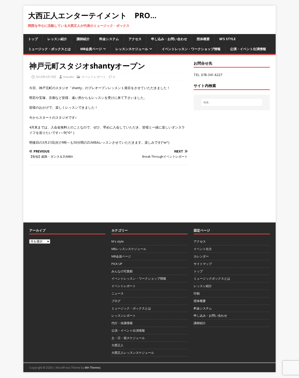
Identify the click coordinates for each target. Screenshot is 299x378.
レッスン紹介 (57, 39)
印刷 (197, 293)
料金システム (109, 39)
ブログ (116, 301)
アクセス (135, 39)
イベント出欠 (203, 249)
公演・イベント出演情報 (248, 49)
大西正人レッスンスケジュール (132, 352)
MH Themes (92, 368)
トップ (33, 39)
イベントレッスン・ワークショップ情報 (191, 49)
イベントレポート (94, 77)
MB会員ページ (91, 49)
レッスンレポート (123, 315)
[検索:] (231, 102)
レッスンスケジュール (131, 49)
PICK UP (116, 264)
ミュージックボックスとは (212, 278)
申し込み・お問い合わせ (169, 39)
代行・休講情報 (122, 323)
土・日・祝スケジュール (128, 338)
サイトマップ (203, 264)
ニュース (117, 293)
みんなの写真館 (122, 271)
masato (68, 77)
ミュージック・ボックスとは (49, 49)
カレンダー (201, 256)
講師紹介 (83, 39)
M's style (117, 241)
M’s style (227, 39)
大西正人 (117, 345)
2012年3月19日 (46, 77)
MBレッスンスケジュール (128, 249)
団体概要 (203, 39)
